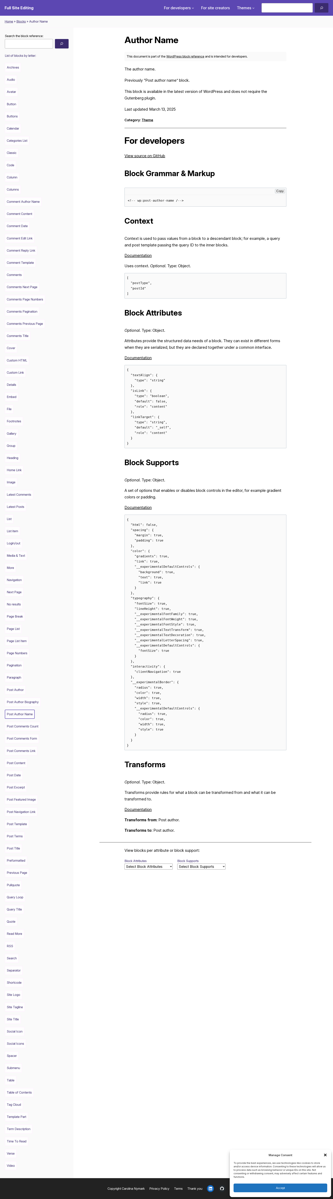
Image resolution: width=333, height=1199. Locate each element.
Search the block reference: (24, 36)
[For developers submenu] (193, 8)
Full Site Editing (19, 8)
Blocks (21, 21)
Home (9, 21)
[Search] (321, 8)
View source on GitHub (144, 156)
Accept (280, 1188)
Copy (280, 191)
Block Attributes (135, 861)
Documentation (138, 255)
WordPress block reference (185, 56)
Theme (147, 120)
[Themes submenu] (253, 8)
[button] (325, 1155)
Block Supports (188, 861)
